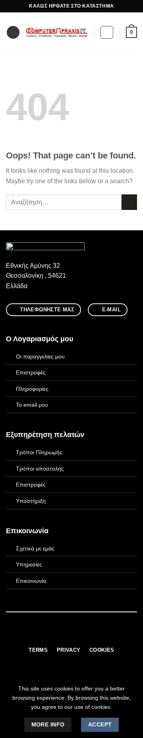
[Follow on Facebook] (57, 634)
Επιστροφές (31, 372)
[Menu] (13, 32)
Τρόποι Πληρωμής (39, 452)
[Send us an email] (76, 634)
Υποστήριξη (31, 501)
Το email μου (32, 405)
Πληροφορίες (32, 389)
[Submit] (129, 202)
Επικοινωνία (31, 581)
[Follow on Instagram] (67, 634)
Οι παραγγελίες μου (40, 356)
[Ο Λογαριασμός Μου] (106, 32)
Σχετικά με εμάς (35, 548)
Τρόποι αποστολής (40, 468)
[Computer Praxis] (57, 32)
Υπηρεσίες (29, 564)
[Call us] (86, 634)
